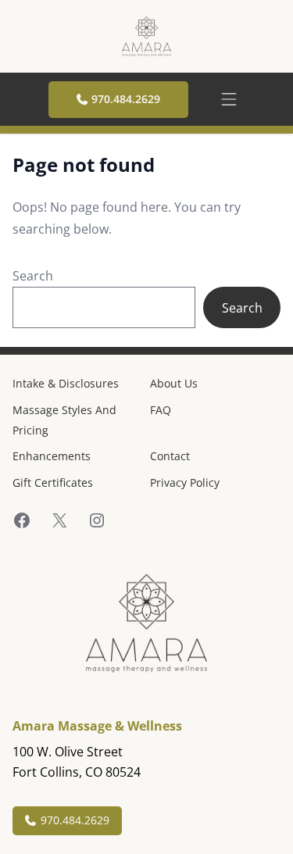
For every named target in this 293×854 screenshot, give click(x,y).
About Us (174, 383)
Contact (170, 455)
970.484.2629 (125, 98)
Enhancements (52, 455)
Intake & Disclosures (66, 383)
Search (33, 275)
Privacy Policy (185, 482)
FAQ (160, 409)
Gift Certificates (53, 482)
